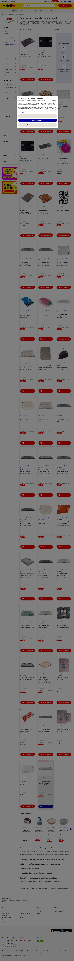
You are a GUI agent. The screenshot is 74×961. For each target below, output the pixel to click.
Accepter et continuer (37, 120)
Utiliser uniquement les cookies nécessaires (37, 124)
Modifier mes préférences (37, 116)
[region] (37, 112)
